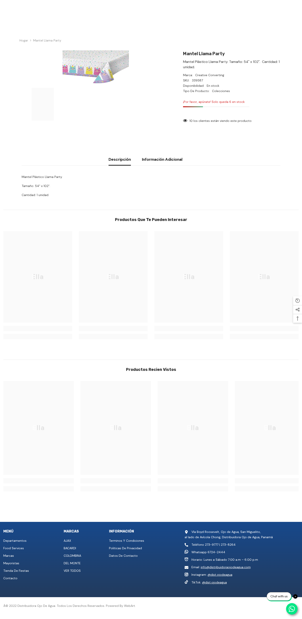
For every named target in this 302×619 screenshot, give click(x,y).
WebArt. (130, 606)
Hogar (23, 40)
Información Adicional (162, 159)
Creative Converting (209, 75)
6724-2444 (216, 552)
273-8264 (228, 545)
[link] (37, 328)
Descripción (120, 159)
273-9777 (211, 545)
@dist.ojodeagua (220, 575)
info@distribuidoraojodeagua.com (226, 567)
